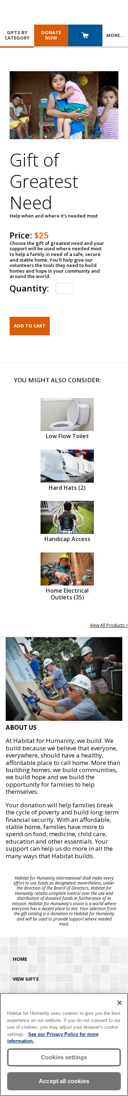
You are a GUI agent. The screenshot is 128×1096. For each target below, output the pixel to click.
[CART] (85, 36)
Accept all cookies (64, 1081)
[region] (64, 1044)
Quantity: (29, 288)
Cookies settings (64, 1057)
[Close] (119, 1003)
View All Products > (109, 625)
